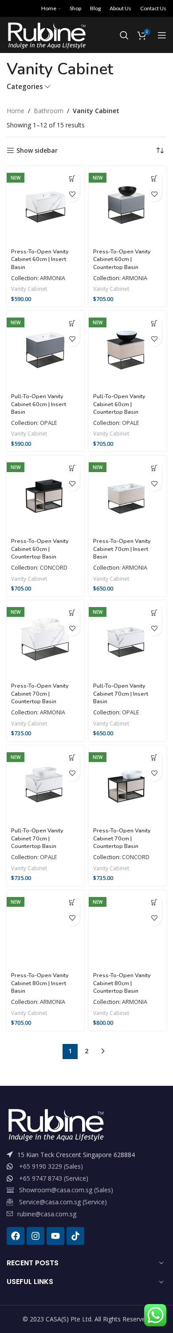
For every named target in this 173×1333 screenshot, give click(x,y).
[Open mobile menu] (162, 35)
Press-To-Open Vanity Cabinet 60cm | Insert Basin (40, 259)
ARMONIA (52, 278)
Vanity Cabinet (29, 289)
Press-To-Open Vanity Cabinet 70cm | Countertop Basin (40, 693)
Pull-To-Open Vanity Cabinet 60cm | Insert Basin (38, 404)
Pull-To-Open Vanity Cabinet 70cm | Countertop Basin (37, 838)
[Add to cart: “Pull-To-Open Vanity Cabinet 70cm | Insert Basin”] (154, 612)
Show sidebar (37, 151)
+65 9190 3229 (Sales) (51, 1166)
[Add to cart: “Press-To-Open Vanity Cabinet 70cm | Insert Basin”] (154, 468)
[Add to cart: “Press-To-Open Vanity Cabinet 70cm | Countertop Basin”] (72, 612)
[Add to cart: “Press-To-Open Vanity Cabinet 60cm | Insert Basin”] (72, 178)
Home (15, 110)
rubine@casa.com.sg (46, 1214)
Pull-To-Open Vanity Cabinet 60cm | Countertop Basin (119, 404)
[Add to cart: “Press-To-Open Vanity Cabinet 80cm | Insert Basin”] (72, 902)
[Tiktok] (75, 1236)
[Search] (124, 35)
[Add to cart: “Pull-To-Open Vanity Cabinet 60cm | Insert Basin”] (72, 323)
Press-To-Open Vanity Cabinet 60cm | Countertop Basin (122, 259)
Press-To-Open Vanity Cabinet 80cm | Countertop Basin (122, 983)
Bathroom (48, 110)
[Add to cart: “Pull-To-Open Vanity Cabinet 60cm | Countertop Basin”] (154, 323)
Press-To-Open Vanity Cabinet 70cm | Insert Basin (122, 548)
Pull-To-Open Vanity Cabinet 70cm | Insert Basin (120, 693)
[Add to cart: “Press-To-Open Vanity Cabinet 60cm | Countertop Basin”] (154, 178)
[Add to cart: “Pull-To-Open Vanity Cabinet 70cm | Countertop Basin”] (72, 758)
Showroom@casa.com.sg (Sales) (66, 1190)
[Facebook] (15, 1236)
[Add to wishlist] (72, 194)
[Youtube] (55, 1236)
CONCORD (53, 567)
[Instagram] (35, 1236)
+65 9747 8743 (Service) (53, 1178)
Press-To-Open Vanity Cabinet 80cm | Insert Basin (40, 983)
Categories (25, 86)
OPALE (48, 423)
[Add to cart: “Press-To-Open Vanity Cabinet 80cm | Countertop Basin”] (154, 902)
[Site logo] (46, 34)
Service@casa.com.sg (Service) (63, 1202)
